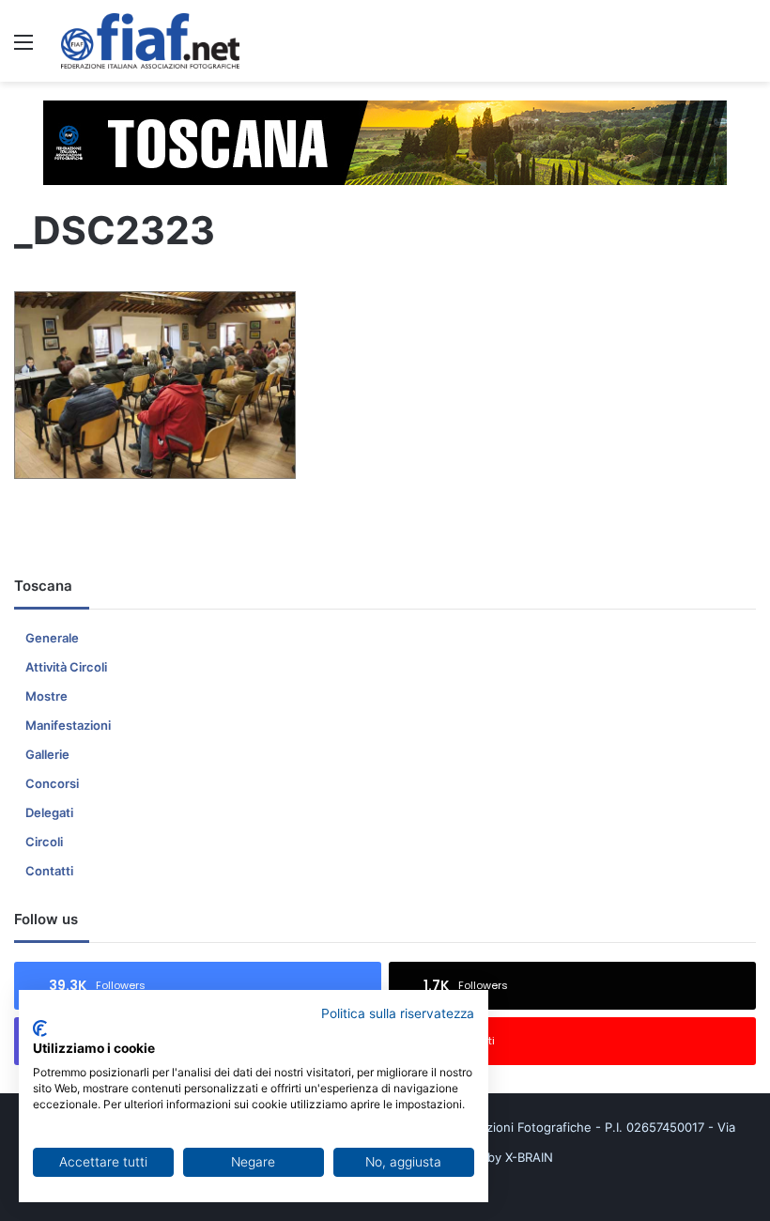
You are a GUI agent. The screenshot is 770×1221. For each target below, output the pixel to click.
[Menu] (23, 48)
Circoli (44, 841)
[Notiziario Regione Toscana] (150, 41)
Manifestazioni (68, 725)
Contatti (49, 870)
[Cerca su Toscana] (746, 48)
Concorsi (52, 783)
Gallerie (47, 754)
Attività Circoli (66, 666)
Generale (52, 637)
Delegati (49, 812)
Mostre (46, 695)
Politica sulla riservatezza (397, 1013)
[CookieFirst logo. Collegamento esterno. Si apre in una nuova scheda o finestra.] (40, 1028)
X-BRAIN (529, 1157)
